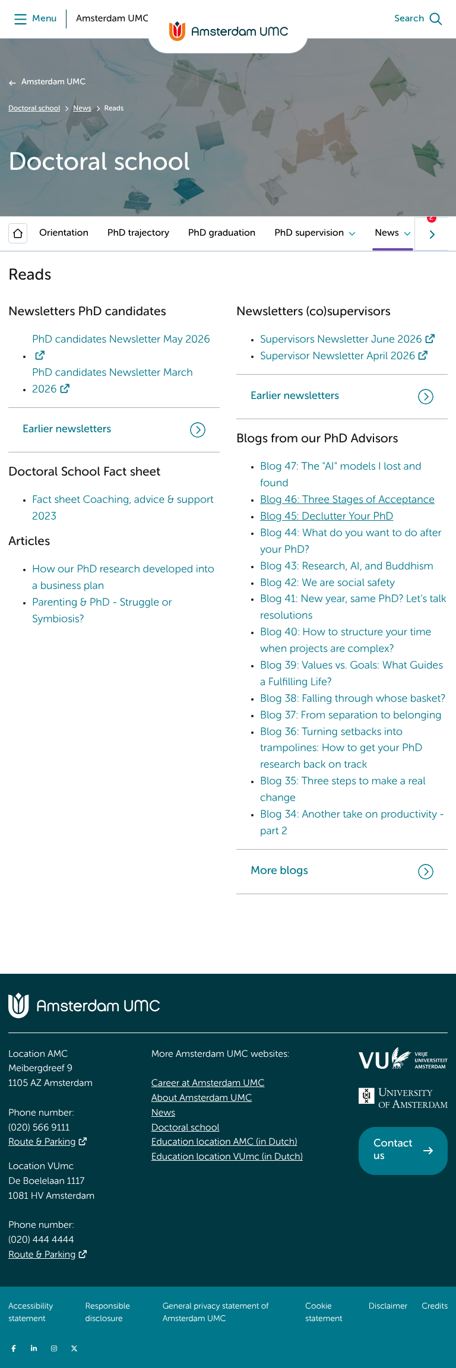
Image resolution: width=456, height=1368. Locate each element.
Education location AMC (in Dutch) (224, 1142)
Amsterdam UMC (53, 82)
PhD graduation (222, 233)
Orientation (63, 233)
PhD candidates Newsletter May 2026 (121, 340)
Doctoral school (34, 108)
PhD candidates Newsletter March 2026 (112, 381)
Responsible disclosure (108, 1313)
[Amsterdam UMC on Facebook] (13, 1348)
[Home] (17, 233)
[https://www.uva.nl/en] (403, 1098)
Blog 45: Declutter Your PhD (327, 517)
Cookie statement (323, 1313)
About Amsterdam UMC (201, 1098)
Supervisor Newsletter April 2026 (337, 357)
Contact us (392, 1151)
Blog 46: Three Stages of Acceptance (347, 500)
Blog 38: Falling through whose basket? (352, 699)
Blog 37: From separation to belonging (350, 716)
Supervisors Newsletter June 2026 (341, 340)
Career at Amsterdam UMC (208, 1083)
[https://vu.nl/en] (403, 1058)
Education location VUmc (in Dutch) (227, 1157)
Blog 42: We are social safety (327, 583)
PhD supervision (309, 233)
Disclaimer (388, 1307)
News (82, 108)
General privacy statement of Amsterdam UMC (216, 1313)
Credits (435, 1307)
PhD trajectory (138, 233)
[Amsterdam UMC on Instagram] (54, 1348)
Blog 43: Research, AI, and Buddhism (346, 567)
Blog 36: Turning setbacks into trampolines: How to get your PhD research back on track (341, 749)
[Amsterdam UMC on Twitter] (74, 1348)
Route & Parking (41, 1142)
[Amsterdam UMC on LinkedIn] (33, 1348)
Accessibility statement (30, 1313)
